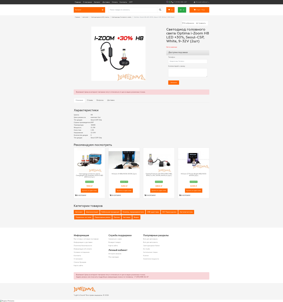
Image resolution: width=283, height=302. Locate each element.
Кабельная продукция (110, 212)
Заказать (173, 82)
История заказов (114, 254)
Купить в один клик (89, 190)
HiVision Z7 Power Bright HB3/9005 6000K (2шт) (193, 174)
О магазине (78, 259)
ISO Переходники (169, 212)
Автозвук (126, 217)
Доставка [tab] (110, 100)
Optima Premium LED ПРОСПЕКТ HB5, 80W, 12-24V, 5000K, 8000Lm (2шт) (159, 174)
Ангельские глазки (150, 252)
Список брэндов (80, 262)
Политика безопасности (83, 245)
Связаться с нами (115, 239)
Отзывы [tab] (90, 100)
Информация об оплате (83, 249)
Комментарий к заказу (176, 66)
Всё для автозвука (150, 239)
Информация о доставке (83, 242)
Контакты (77, 255)
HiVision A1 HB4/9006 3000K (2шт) (124, 174)
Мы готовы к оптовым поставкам (86, 239)
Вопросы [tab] (100, 100)
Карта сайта (78, 265)
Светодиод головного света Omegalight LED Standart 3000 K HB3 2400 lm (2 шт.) (89, 175)
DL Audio (146, 249)
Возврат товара (114, 242)
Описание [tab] (79, 100)
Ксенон (146, 255)
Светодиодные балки (151, 245)
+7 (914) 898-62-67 (141, 277)
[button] (89, 10)
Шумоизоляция (92, 212)
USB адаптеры (153, 212)
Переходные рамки (102, 217)
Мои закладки (113, 257)
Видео (136, 217)
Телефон (171, 57)
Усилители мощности (151, 259)
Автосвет (79, 212)
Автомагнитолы (186, 212)
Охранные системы (83, 217)
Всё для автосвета (150, 242)
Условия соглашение (82, 252)
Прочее (117, 217)
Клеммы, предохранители (133, 212)
